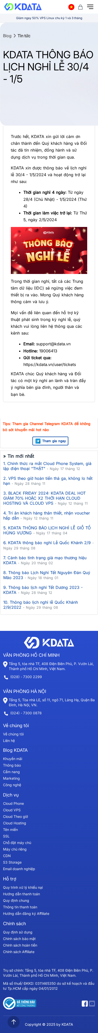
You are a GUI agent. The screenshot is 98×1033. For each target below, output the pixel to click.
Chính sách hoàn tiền (20, 945)
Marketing (11, 778)
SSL (6, 836)
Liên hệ (9, 740)
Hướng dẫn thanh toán (21, 894)
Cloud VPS (12, 810)
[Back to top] (14, 1022)
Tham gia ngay (54, 441)
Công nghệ (12, 785)
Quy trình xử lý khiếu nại (23, 887)
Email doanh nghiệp (19, 869)
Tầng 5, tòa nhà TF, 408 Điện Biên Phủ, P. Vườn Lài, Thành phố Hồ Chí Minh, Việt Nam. (51, 666)
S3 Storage (12, 862)
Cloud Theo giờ (15, 816)
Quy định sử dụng (17, 932)
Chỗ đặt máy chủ (17, 842)
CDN (7, 856)
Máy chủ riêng (15, 849)
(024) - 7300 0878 (26, 713)
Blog (7, 35)
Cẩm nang (11, 772)
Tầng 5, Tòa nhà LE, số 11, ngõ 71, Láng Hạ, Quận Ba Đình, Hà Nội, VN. (52, 702)
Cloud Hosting (14, 823)
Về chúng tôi (13, 734)
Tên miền (10, 829)
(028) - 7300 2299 (26, 677)
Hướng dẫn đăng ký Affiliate (26, 913)
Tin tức (24, 35)
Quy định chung (16, 900)
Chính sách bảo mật (19, 938)
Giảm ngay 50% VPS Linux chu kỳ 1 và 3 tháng (49, 18)
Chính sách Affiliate (18, 952)
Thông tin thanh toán (20, 907)
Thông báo (12, 765)
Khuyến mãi (12, 759)
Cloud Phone (13, 803)
